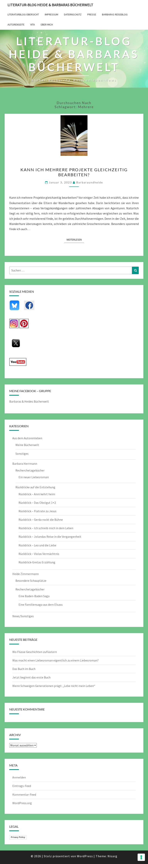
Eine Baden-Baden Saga (34, 596)
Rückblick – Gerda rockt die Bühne (40, 519)
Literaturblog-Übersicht (23, 14)
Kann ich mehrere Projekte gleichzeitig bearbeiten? (74, 172)
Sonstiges (22, 453)
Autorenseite (16, 24)
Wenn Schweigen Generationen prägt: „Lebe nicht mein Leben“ (53, 686)
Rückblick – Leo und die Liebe (37, 545)
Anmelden (19, 777)
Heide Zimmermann (25, 574)
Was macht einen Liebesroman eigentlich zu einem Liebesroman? (55, 660)
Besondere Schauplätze (30, 581)
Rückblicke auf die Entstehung (35, 487)
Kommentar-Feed (24, 794)
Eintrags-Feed (21, 786)
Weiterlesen (75, 239)
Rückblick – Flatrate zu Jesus (37, 511)
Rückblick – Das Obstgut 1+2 (37, 502)
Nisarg (112, 856)
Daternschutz (73, 14)
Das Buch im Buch (23, 669)
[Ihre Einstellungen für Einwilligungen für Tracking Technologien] (141, 857)
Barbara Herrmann (24, 463)
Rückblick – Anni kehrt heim (36, 494)
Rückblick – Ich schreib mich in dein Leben (45, 528)
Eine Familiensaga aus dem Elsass (40, 604)
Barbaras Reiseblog (115, 14)
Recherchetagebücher (30, 470)
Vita (32, 24)
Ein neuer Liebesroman (33, 477)
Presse (91, 14)
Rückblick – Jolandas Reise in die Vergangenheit (49, 536)
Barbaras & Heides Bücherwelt (29, 401)
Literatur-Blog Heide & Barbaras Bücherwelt (50, 4)
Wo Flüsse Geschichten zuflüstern (34, 652)
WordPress (85, 856)
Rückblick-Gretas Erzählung (36, 562)
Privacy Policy (18, 837)
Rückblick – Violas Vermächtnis (38, 554)
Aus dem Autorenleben (27, 438)
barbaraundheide (89, 182)
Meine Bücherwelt (27, 445)
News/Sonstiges (23, 616)
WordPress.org (22, 803)
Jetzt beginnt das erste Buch (31, 677)
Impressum (51, 14)
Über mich (47, 24)
